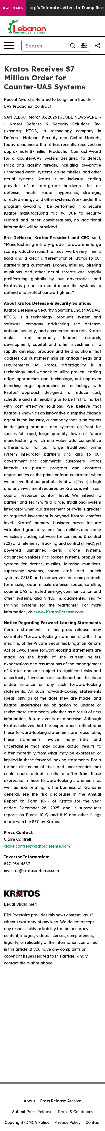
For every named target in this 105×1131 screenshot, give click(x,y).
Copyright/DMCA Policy (27, 1122)
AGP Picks (13, 8)
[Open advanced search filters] (84, 45)
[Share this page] (97, 45)
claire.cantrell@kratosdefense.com (37, 846)
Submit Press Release (32, 1111)
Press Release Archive (60, 1100)
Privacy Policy (67, 1122)
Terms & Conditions (75, 1111)
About (29, 1100)
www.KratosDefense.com (59, 611)
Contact (93, 1122)
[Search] (72, 45)
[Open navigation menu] (9, 45)
